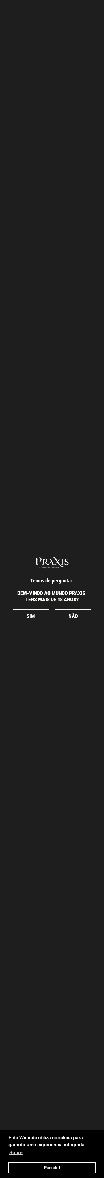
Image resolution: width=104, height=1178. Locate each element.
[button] (31, 616)
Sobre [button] (16, 1152)
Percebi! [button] (52, 1167)
